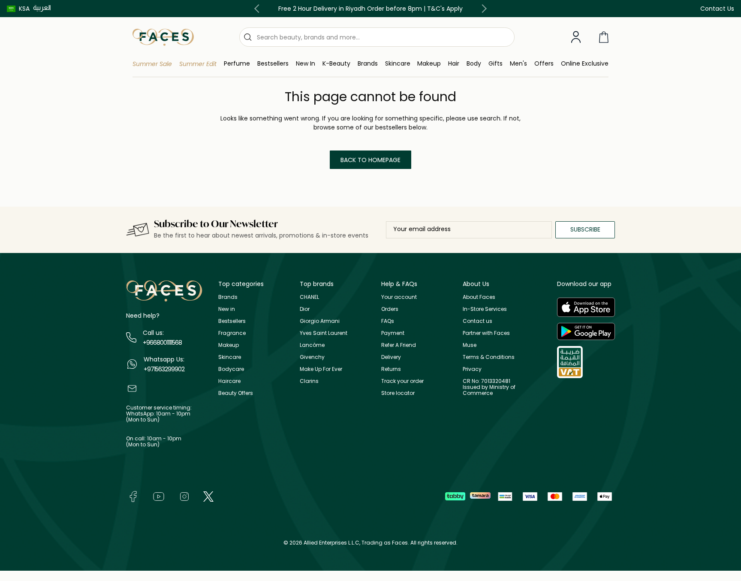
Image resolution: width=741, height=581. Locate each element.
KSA (24, 8)
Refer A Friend (398, 345)
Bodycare (231, 369)
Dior (305, 309)
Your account (399, 297)
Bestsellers (232, 321)
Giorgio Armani (320, 321)
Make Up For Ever (321, 369)
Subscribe (585, 229)
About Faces (479, 297)
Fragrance (232, 333)
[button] (18, 8)
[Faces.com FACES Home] (163, 36)
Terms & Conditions (489, 357)
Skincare (229, 357)
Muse (469, 345)
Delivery (391, 357)
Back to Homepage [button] (370, 160)
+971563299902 (164, 369)
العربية (42, 7)
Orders (389, 309)
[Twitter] (208, 496)
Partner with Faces (486, 333)
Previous (258, 8)
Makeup (228, 345)
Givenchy (312, 357)
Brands (228, 297)
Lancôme (312, 345)
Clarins (309, 381)
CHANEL (309, 297)
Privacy (472, 369)
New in (226, 309)
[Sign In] (576, 37)
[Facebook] (133, 496)
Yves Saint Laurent (323, 333)
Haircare (229, 381)
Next (482, 8)
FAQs (387, 321)
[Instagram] (184, 496)
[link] (368, 63)
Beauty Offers (235, 393)
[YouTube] (159, 496)
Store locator (398, 393)
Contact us (477, 321)
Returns (391, 369)
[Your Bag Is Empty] (603, 37)
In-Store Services (485, 309)
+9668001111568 (162, 342)
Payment (392, 333)
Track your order (402, 381)
